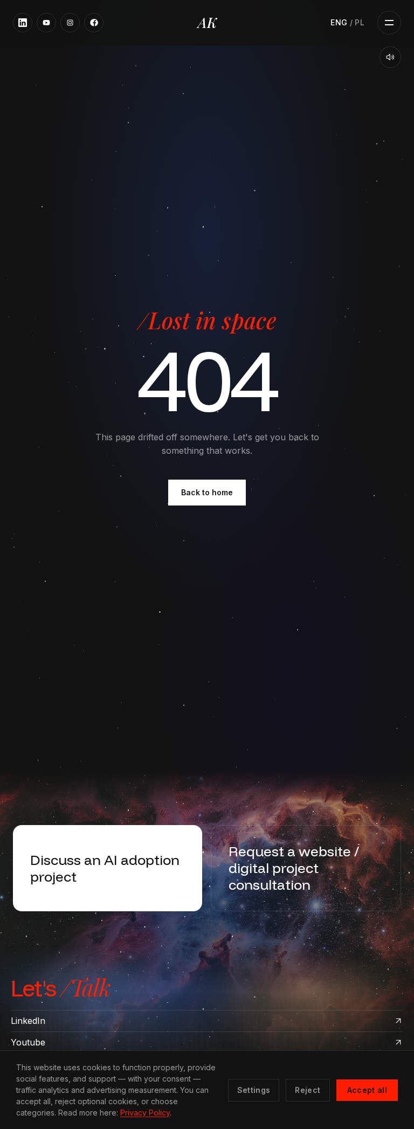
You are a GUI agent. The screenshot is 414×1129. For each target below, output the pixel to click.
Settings (254, 1090)
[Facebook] (94, 22)
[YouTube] (46, 22)
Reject (307, 1090)
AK (207, 23)
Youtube (28, 1042)
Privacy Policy (145, 1112)
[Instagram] (70, 22)
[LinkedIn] (22, 22)
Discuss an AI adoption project (105, 867)
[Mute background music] (390, 57)
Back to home (207, 492)
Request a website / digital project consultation (294, 867)
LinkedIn (28, 1020)
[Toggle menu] (389, 22)
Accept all (367, 1090)
